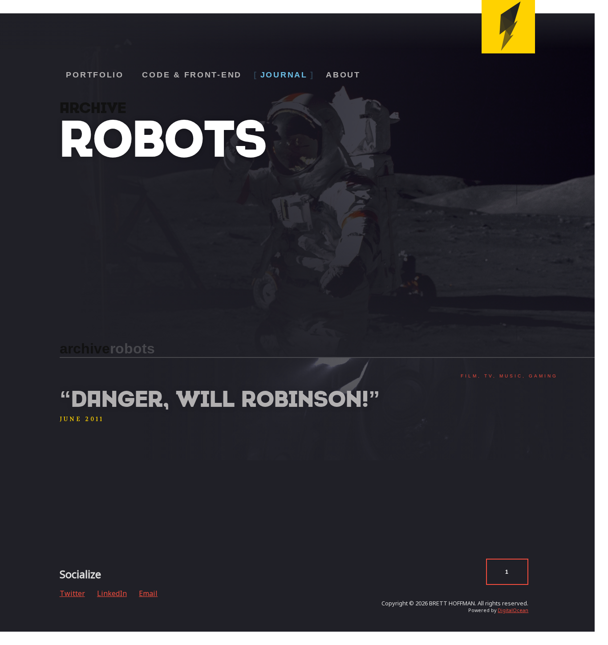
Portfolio (95, 74)
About (343, 74)
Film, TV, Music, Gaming (509, 375)
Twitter (72, 593)
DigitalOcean (513, 610)
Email (148, 593)
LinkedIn (112, 593)
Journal (284, 74)
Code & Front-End (192, 74)
